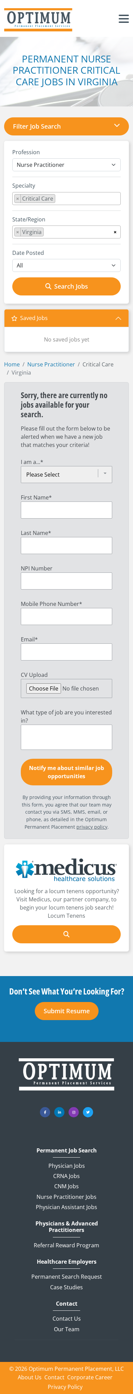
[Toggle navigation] (124, 20)
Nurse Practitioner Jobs (66, 1197)
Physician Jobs (66, 1166)
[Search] (66, 934)
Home (12, 364)
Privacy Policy (65, 1387)
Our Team (66, 1329)
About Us (30, 1377)
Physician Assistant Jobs (66, 1207)
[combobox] (66, 198)
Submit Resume (67, 1011)
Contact (66, 1304)
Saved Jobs (34, 318)
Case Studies (66, 1287)
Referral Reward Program (66, 1245)
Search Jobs (71, 286)
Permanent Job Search (66, 1150)
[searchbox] (59, 200)
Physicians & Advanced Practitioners (66, 1226)
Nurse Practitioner (51, 364)
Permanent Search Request (66, 1276)
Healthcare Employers (67, 1262)
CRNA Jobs (66, 1176)
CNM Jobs (66, 1186)
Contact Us (67, 1318)
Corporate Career (90, 1377)
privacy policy (91, 827)
